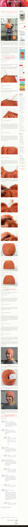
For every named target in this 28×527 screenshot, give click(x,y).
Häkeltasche (23, 108)
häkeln (20, 108)
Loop (20, 113)
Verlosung (21, 124)
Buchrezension (23, 100)
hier (5, 413)
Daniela (6, 447)
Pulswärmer (21, 118)
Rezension (21, 119)
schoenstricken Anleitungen (11, 13)
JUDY (6, 429)
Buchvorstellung (21, 102)
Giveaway (21, 107)
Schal (23, 119)
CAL (24, 102)
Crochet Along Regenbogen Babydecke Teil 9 (22, 147)
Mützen (20, 114)
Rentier (24, 118)
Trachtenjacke (23, 161)
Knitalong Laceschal (6, 367)
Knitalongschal (7, 416)
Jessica (16, 13)
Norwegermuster (22, 117)
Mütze (16, 416)
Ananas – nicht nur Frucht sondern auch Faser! (22, 150)
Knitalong (4, 416)
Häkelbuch (23, 107)
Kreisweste (23, 112)
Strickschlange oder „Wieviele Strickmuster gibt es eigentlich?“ (22, 159)
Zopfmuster (21, 129)
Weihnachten (21, 125)
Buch (20, 100)
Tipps (22, 123)
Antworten (13, 430)
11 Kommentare (8, 14)
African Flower (21, 96)
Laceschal (14, 416)
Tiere (20, 123)
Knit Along (7, 13)
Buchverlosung (21, 101)
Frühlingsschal (21, 106)
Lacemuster (11, 416)
